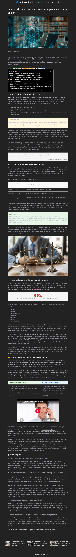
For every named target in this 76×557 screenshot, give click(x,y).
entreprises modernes (48, 430)
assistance (56, 439)
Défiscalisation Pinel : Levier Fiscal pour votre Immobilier (18, 543)
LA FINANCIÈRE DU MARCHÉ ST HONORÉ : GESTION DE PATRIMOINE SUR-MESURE (30, 531)
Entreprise (39, 2)
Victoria (10, 51)
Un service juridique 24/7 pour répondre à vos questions (24, 73)
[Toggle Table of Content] (50, 71)
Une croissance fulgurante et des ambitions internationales (26, 77)
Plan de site (44, 554)
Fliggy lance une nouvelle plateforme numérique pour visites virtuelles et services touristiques (32, 529)
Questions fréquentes (15, 81)
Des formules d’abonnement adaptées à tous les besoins (25, 75)
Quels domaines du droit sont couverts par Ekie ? (24, 88)
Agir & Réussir (26, 2)
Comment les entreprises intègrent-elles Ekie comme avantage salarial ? (29, 90)
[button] (59, 2)
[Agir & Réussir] (17, 2)
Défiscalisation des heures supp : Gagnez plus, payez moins (40, 543)
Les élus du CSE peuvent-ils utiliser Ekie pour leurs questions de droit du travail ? (31, 86)
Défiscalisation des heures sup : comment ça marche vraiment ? (63, 543)
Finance (47, 2)
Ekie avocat (11, 97)
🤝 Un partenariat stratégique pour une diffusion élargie (25, 79)
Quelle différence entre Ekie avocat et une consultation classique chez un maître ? (32, 84)
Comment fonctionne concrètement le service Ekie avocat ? (26, 83)
